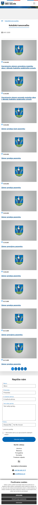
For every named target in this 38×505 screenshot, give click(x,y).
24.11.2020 (6, 301)
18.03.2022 (6, 154)
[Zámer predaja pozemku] (19, 142)
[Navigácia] (34, 3)
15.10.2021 (6, 242)
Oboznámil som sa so (18, 433)
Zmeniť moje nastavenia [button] (19, 499)
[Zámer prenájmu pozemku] (19, 230)
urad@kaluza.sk (20, 474)
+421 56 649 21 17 (20, 470)
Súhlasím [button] (19, 495)
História (19, 448)
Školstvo (19, 450)
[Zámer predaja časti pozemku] (19, 112)
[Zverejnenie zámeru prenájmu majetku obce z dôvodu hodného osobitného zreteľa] (19, 50)
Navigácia (5, 3)
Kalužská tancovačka (12, 21)
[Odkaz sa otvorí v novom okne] (19, 461)
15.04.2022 (6, 125)
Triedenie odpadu (19, 457)
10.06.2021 (6, 272)
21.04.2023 (6, 62)
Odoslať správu (19, 439)
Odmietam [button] (19, 502)
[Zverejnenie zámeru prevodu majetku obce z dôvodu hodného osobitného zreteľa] (19, 81)
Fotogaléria (19, 453)
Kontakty (19, 455)
